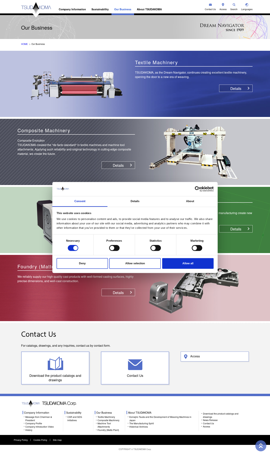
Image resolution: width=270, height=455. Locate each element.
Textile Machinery (106, 416)
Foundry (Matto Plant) (108, 429)
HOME (24, 43)
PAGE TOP (260, 445)
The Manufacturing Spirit (141, 423)
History (28, 429)
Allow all (187, 263)
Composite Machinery (108, 420)
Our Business (122, 9)
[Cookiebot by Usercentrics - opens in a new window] (197, 189)
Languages (247, 9)
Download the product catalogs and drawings (55, 377)
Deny (82, 263)
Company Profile (33, 423)
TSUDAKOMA (36, 9)
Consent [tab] (79, 201)
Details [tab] (135, 201)
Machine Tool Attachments (104, 425)
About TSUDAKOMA (149, 9)
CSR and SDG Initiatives (74, 418)
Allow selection (135, 263)
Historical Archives (138, 426)
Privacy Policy (21, 439)
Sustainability (100, 9)
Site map (57, 439)
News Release (210, 420)
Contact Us (210, 9)
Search (233, 9)
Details (235, 88)
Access (223, 9)
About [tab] (190, 201)
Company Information (72, 9)
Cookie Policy (40, 439)
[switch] (114, 248)
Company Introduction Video (39, 426)
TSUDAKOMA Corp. (142, 449)
